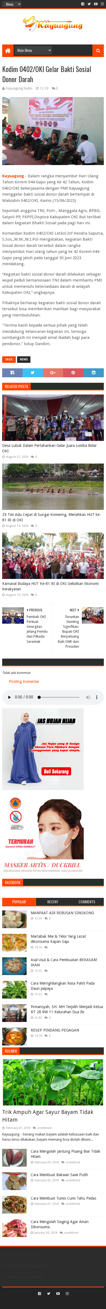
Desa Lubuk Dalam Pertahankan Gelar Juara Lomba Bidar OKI (49, 448)
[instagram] (102, 4)
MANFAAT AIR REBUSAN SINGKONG (62, 913)
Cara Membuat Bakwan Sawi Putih (59, 1175)
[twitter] (89, 4)
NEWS (24, 359)
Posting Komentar (24, 681)
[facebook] (82, 4)
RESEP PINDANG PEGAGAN (55, 1030)
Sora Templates (45, 1303)
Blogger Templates (76, 1303)
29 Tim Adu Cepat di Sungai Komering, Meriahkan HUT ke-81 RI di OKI (51, 517)
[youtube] (96, 4)
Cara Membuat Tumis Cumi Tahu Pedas (63, 1198)
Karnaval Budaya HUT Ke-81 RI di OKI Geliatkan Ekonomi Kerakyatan (50, 586)
